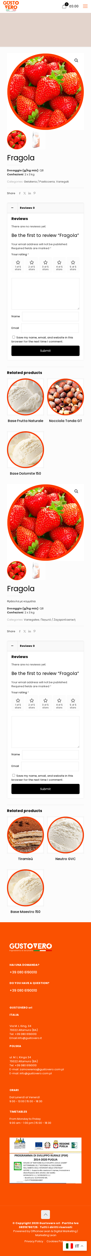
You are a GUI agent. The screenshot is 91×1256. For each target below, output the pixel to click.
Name (15, 316)
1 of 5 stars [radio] (18, 268)
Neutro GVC (65, 858)
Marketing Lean (45, 1235)
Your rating (20, 254)
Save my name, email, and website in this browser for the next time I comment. (42, 339)
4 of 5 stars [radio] (59, 268)
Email (15, 328)
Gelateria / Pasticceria (39, 182)
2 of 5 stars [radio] (31, 268)
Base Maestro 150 (25, 911)
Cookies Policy (57, 1241)
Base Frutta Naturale (25, 420)
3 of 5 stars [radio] (45, 268)
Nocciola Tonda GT (65, 420)
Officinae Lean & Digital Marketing (54, 1231)
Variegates (31, 620)
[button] (76, 60)
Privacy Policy (34, 1241)
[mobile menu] (85, 6)
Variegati (62, 182)
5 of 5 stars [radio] (73, 268)
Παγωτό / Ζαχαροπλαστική (58, 620)
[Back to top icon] (45, 1214)
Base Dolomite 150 (25, 473)
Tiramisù (25, 858)
